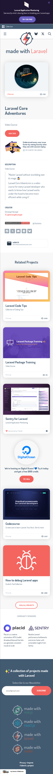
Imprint (30, 762)
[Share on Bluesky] (29, 231)
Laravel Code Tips (16, 305)
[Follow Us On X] (42, 34)
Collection (9, 26)
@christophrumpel (14, 214)
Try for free (27, 19)
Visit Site (12, 133)
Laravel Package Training (20, 362)
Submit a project (27, 765)
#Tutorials (10, 94)
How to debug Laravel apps (22, 580)
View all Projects (26, 605)
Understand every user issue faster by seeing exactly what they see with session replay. (35, 144)
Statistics (38, 223)
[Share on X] (12, 231)
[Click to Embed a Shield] (17, 223)
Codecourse (13, 523)
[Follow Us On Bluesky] (36, 34)
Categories (5, 34)
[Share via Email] (18, 231)
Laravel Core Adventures (16, 110)
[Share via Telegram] (24, 231)
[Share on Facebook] (7, 231)
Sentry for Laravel (16, 418)
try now (26, 479)
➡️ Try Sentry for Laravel (33, 150)
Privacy (23, 762)
